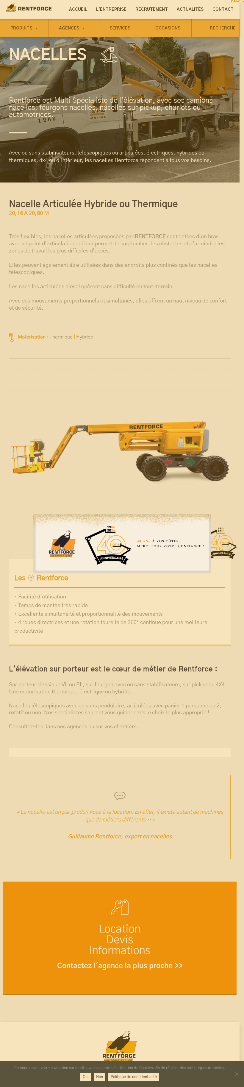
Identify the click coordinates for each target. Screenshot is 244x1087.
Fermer (237, 1)
